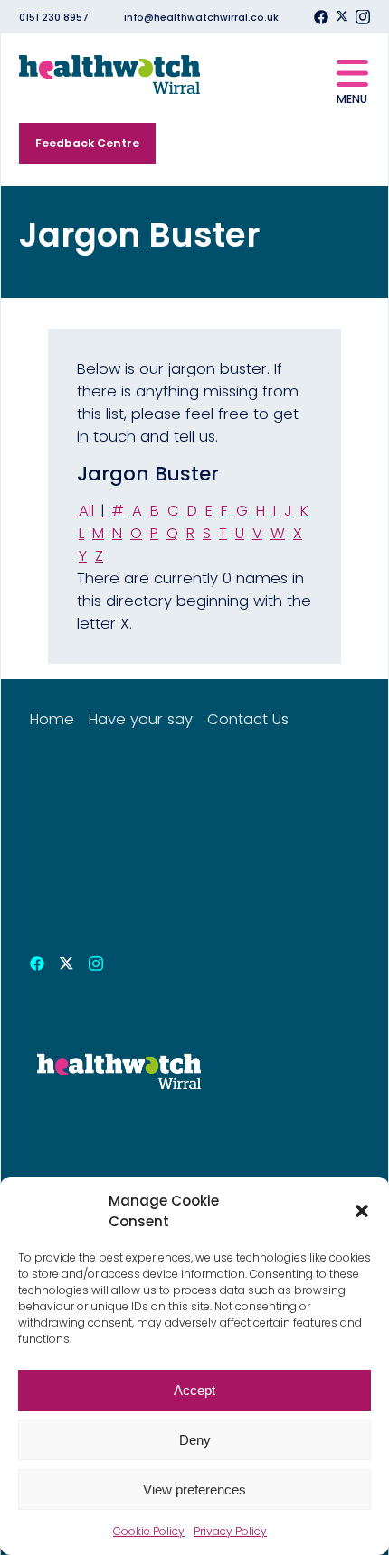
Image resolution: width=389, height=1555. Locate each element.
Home (52, 719)
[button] (362, 1211)
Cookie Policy (149, 1531)
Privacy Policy (230, 1531)
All (86, 510)
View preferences (194, 1489)
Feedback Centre (87, 143)
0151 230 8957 (54, 17)
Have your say (141, 719)
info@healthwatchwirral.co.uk (201, 17)
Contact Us (248, 719)
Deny (195, 1440)
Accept (194, 1390)
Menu (352, 99)
